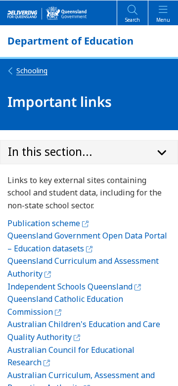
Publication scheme (48, 223)
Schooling (31, 70)
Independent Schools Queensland (74, 286)
